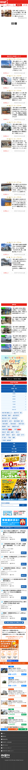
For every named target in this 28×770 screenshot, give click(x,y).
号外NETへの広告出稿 (6, 742)
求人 (14, 5)
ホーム (3, 733)
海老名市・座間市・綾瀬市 (8, 432)
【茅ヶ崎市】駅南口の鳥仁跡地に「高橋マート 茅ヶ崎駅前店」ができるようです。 (19, 319)
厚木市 (17, 432)
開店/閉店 (19, 5)
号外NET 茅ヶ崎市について (7, 750)
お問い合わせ (5, 745)
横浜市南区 (14, 418)
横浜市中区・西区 (18, 412)
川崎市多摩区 (5, 423)
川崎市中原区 (21, 423)
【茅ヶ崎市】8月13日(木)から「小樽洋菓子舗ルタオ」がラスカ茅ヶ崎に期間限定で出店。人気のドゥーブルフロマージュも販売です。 (19, 188)
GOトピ (2, 5)
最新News (8, 5)
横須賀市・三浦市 (6, 426)
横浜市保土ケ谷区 (6, 418)
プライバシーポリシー (6, 747)
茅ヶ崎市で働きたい (8, 527)
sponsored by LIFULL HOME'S (19, 663)
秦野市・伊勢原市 (6, 434)
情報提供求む (5, 739)
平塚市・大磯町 (11, 437)
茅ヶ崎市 (4, 437)
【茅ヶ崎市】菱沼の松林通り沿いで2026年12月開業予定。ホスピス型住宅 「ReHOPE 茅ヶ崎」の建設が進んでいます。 (19, 248)
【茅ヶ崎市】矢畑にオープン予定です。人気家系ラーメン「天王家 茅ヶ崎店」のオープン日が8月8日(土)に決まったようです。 (19, 81)
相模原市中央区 (15, 426)
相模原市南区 (6, 429)
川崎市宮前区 (13, 423)
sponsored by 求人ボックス (19, 527)
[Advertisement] (14, 40)
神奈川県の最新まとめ (7, 412)
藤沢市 (13, 434)
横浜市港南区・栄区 (18, 421)
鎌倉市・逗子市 (20, 434)
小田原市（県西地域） (7, 440)
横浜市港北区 (16, 415)
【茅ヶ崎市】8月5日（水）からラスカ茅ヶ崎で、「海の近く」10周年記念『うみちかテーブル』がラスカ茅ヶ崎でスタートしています (19, 144)
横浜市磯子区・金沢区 (7, 421)
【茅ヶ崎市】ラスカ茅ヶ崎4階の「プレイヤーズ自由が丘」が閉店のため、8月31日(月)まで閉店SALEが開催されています (19, 96)
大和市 (17, 429)
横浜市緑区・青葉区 (6, 415)
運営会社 (4, 736)
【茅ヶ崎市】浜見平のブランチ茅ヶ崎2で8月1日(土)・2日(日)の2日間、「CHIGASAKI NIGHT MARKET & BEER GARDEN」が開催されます (19, 265)
